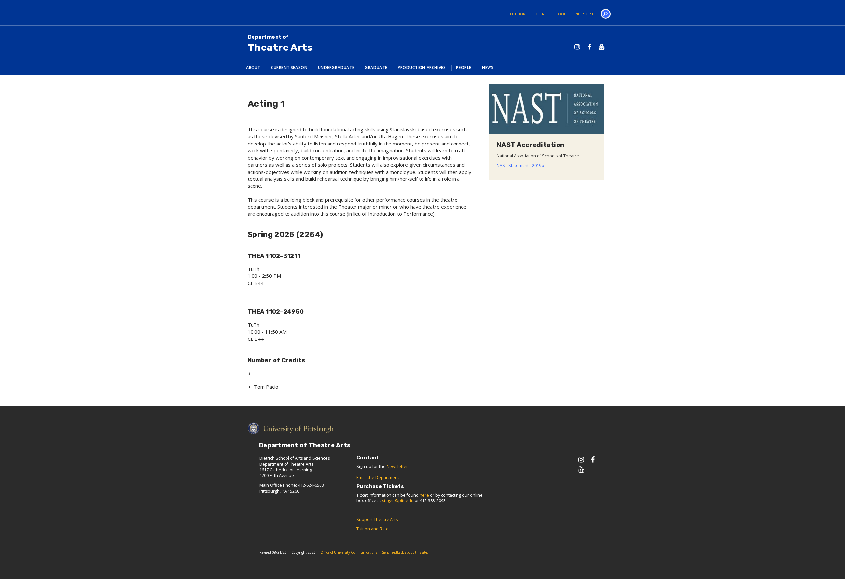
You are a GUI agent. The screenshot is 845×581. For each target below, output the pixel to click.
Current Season (289, 67)
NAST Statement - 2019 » (520, 165)
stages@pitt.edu (398, 500)
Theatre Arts (280, 43)
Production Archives (422, 67)
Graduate (376, 67)
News (487, 67)
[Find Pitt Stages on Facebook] (589, 47)
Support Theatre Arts (377, 519)
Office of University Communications (349, 552)
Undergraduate (336, 67)
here (424, 495)
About (253, 67)
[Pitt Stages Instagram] (577, 47)
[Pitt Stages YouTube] (601, 47)
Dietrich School (550, 14)
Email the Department (377, 477)
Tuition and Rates (373, 529)
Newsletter (397, 466)
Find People (583, 14)
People (463, 67)
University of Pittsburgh (262, 13)
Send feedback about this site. (405, 552)
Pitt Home (519, 14)
